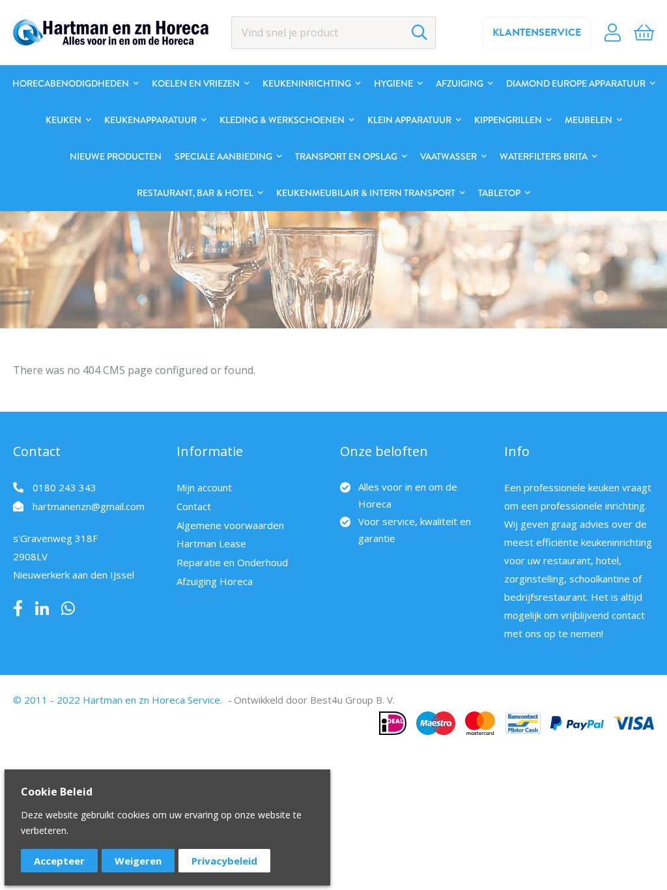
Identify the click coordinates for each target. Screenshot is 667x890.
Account (612, 32)
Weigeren (138, 860)
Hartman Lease (211, 543)
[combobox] (333, 32)
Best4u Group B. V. (352, 699)
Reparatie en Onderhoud (232, 562)
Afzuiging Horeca (215, 581)
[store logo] (110, 32)
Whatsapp (68, 608)
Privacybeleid (224, 860)
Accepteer (59, 860)
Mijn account (204, 487)
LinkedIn (42, 608)
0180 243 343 (64, 487)
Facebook (18, 608)
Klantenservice (536, 32)
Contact (194, 506)
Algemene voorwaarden (230, 525)
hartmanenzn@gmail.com (89, 506)
